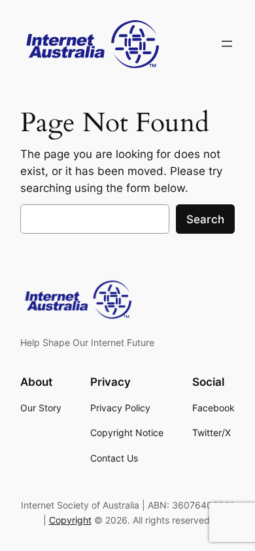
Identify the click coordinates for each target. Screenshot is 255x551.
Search (205, 219)
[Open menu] (227, 44)
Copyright (70, 520)
